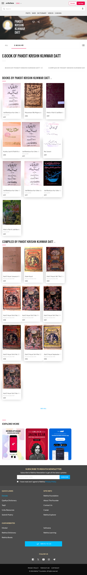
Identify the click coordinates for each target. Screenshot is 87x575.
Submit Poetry (7, 515)
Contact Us (48, 505)
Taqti (4, 505)
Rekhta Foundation (51, 496)
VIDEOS (50, 13)
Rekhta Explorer (50, 515)
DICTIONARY (41, 13)
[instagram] (49, 559)
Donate (72, 3)
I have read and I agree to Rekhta (38, 481)
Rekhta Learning (50, 533)
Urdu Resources (8, 510)
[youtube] (43, 559)
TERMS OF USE (45, 568)
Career (46, 510)
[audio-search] (83, 8)
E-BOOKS (58, 13)
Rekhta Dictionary (9, 533)
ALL (6, 45)
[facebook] (33, 559)
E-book (18, 45)
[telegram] (54, 559)
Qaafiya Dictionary (9, 500)
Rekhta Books (7, 537)
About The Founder (51, 500)
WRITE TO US (45, 544)
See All (43, 408)
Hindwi (4, 528)
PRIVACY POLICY (33, 568)
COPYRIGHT (55, 568)
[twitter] (38, 559)
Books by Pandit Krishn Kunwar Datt (24, 68)
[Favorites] (33, 22)
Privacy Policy (50, 481)
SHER (34, 13)
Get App (80, 3)
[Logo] (9, 3)
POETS (28, 13)
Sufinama (47, 528)
